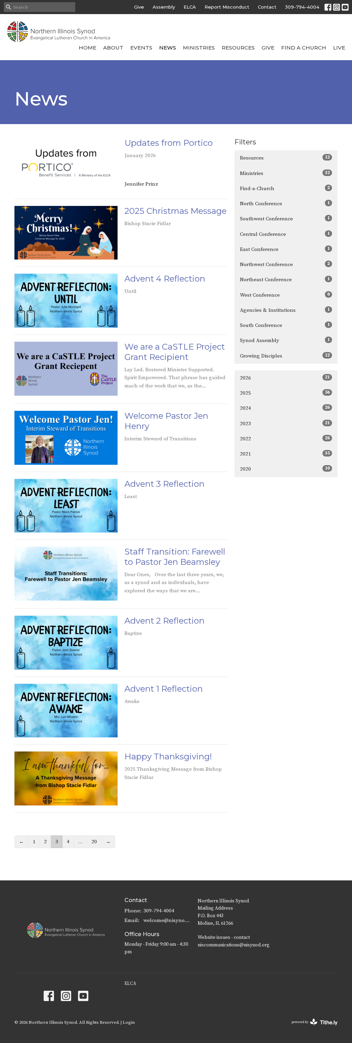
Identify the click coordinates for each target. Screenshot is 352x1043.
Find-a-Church (285, 188)
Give (139, 7)
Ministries (199, 47)
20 (94, 841)
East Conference (285, 249)
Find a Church (303, 47)
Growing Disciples (285, 355)
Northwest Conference (285, 264)
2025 (285, 392)
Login (129, 1022)
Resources (238, 47)
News (167, 47)
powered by (311, 1028)
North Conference (285, 203)
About (113, 47)
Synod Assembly (285, 340)
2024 (285, 408)
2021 (285, 453)
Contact (267, 7)
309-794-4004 (302, 7)
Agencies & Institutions (285, 310)
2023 (285, 423)
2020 (285, 468)
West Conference (285, 295)
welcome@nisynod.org (167, 920)
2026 (285, 377)
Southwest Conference (285, 218)
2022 (285, 438)
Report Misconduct (227, 7)
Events (141, 47)
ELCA (190, 7)
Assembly (164, 7)
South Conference (285, 325)
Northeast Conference (285, 279)
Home (87, 47)
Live (339, 47)
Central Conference (285, 234)
